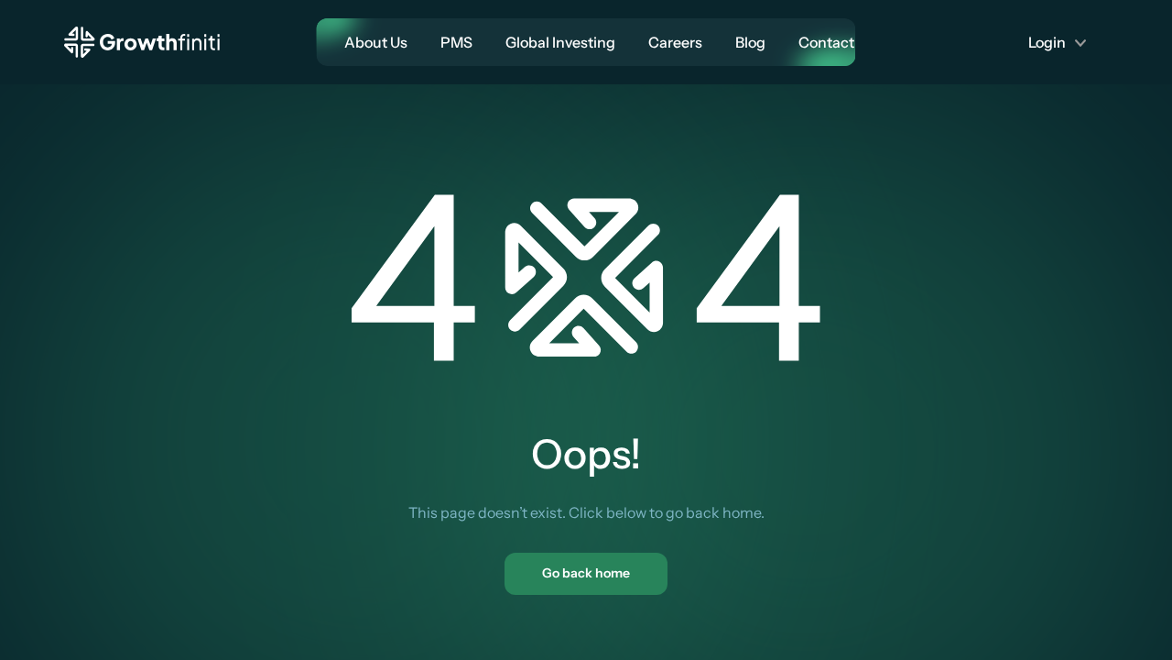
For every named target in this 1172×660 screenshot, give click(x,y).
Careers (675, 42)
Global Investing (560, 42)
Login (1047, 42)
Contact (826, 42)
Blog (750, 42)
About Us (375, 42)
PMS (456, 42)
